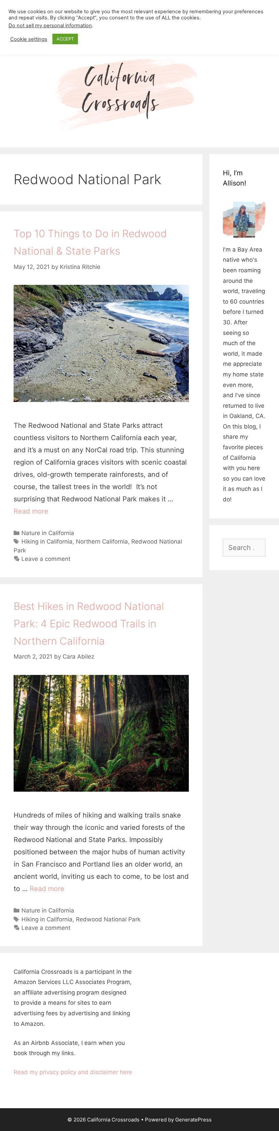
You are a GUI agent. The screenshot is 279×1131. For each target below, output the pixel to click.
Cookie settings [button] (28, 39)
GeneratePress (193, 1119)
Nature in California (47, 533)
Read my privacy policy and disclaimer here (73, 1072)
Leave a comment (45, 558)
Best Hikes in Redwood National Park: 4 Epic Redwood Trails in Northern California (89, 623)
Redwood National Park (108, 919)
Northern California (102, 541)
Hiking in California (46, 541)
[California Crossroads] (139, 94)
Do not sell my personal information (50, 25)
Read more (31, 511)
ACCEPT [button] (65, 39)
